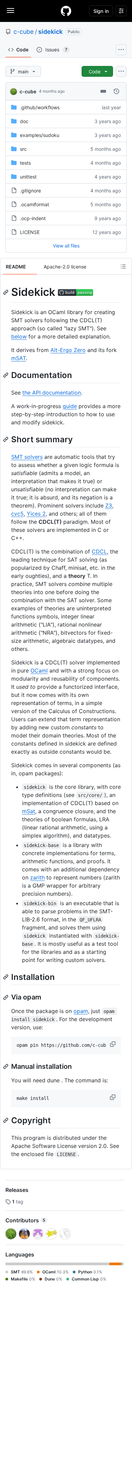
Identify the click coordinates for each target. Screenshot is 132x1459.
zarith (37, 877)
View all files (66, 246)
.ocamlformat (34, 204)
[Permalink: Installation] (6, 977)
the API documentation (51, 392)
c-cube (24, 31)
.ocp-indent (33, 218)
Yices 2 (36, 513)
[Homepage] (66, 10)
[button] (113, 1044)
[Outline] (123, 266)
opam (80, 1011)
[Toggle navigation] (10, 10)
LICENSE (30, 232)
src (23, 149)
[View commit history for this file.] (116, 91)
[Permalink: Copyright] (6, 1120)
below (19, 336)
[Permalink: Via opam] (6, 997)
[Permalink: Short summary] (6, 439)
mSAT (18, 358)
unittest (28, 177)
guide (70, 406)
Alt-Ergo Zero (68, 350)
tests (25, 163)
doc (24, 121)
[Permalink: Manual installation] (6, 1066)
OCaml (39, 670)
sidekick (50, 31)
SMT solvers (27, 456)
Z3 (108, 505)
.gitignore (30, 190)
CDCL (99, 551)
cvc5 (17, 513)
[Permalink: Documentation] (6, 375)
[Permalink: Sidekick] (6, 292)
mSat (28, 811)
